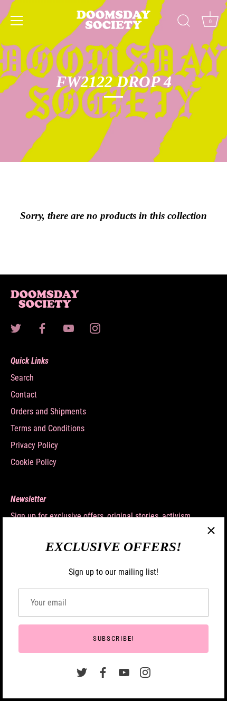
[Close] (211, 530)
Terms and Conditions (47, 428)
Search (22, 378)
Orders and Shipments (48, 411)
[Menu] (17, 20)
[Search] (183, 22)
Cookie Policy (33, 462)
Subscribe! (113, 638)
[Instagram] (145, 672)
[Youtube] (124, 672)
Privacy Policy (34, 445)
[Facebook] (103, 672)
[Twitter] (82, 672)
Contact (24, 395)
